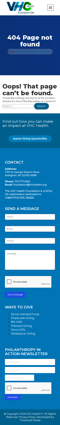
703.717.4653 (22, 181)
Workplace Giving (23, 333)
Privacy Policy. (27, 417)
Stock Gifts (18, 329)
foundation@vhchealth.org (30, 184)
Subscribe (13, 397)
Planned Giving (21, 325)
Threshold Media (30, 420)
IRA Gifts (16, 321)
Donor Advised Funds (25, 314)
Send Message (15, 294)
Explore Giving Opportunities (30, 138)
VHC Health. (26, 197)
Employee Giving (22, 318)
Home (11, 51)
